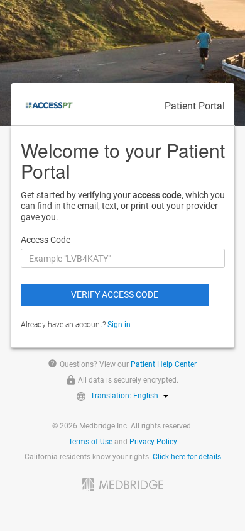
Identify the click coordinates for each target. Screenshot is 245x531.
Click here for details (187, 456)
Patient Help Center (164, 364)
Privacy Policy (153, 441)
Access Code (45, 240)
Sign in (119, 324)
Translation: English (124, 395)
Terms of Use (90, 441)
